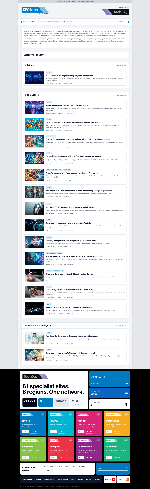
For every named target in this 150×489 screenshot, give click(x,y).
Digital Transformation (52, 21)
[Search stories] (126, 468)
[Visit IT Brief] (58, 440)
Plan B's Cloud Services (52, 486)
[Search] (127, 22)
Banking (32, 21)
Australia (52, 466)
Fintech (63, 21)
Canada (59, 466)
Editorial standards (63, 479)
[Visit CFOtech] (30, 414)
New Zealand (81, 466)
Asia (45, 466)
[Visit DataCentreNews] (114, 414)
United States (47, 471)
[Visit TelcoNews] (114, 440)
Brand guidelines (27, 479)
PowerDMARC (75, 486)
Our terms (97, 479)
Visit (24, 432)
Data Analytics (41, 21)
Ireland (73, 466)
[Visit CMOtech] (86, 414)
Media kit (33, 432)
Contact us (38, 479)
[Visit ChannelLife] (58, 414)
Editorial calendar (49, 479)
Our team (88, 479)
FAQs (72, 479)
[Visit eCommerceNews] (30, 440)
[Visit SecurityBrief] (86, 440)
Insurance (70, 21)
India (66, 466)
